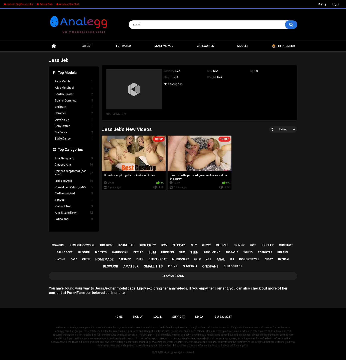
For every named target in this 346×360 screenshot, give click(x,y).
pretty (268, 245)
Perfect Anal (74, 206)
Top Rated (123, 45)
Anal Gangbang (74, 158)
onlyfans (210, 266)
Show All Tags (173, 276)
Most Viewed (163, 45)
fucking (167, 252)
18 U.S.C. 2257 (222, 316)
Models (242, 45)
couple (222, 245)
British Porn (46, 4)
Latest (87, 45)
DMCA (199, 316)
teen (194, 252)
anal (221, 259)
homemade (104, 259)
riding (172, 266)
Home (54, 46)
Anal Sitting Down (74, 212)
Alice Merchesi (74, 87)
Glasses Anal (74, 164)
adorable (232, 252)
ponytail (74, 199)
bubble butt (147, 245)
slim (152, 252)
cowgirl (58, 245)
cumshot (286, 245)
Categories (205, 45)
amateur (131, 266)
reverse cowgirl (82, 245)
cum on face (233, 266)
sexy (164, 245)
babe (74, 259)
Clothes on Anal (74, 193)
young (248, 252)
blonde (84, 252)
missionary (180, 259)
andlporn (74, 106)
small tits (153, 266)
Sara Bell (74, 113)
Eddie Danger (74, 138)
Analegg (168, 352)
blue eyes (179, 245)
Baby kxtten (74, 126)
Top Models (67, 72)
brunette (126, 245)
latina (60, 259)
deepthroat (158, 259)
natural (283, 259)
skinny (239, 245)
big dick (106, 245)
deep (139, 259)
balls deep (65, 252)
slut (193, 245)
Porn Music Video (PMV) (74, 187)
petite (138, 252)
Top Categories (70, 149)
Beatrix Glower (74, 94)
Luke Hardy (74, 119)
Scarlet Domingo (74, 100)
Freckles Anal (74, 180)
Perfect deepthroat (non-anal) (74, 172)
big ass (282, 252)
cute (86, 259)
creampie (125, 259)
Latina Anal (74, 219)
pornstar (265, 252)
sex (182, 252)
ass (208, 259)
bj (232, 259)
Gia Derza (74, 132)
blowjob (110, 266)
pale (197, 259)
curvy (206, 245)
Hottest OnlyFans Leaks (20, 4)
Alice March (74, 81)
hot (253, 245)
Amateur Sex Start (69, 4)
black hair (190, 266)
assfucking (211, 252)
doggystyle (249, 259)
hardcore (120, 252)
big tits (101, 252)
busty (269, 259)
